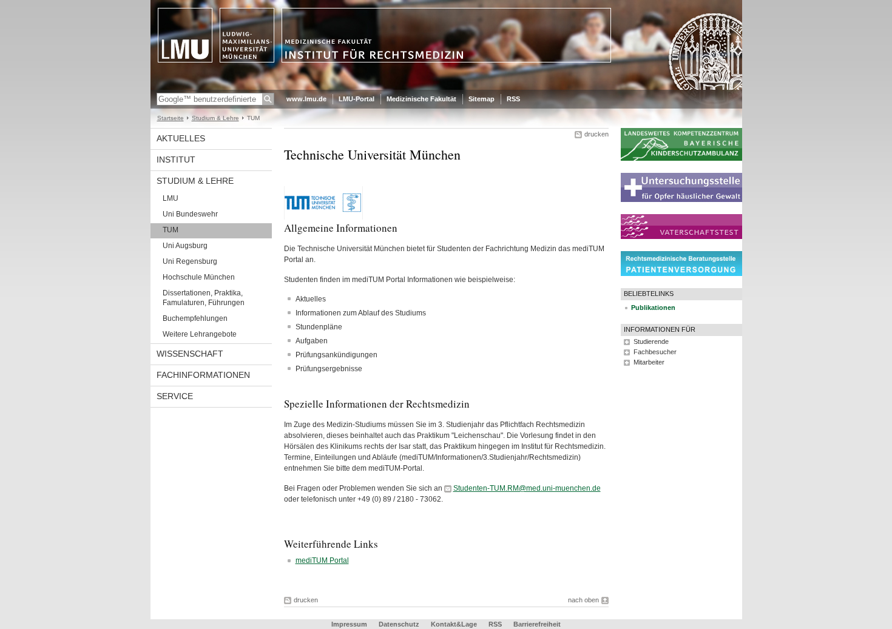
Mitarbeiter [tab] (649, 362)
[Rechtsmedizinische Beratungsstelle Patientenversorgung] (681, 273)
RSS (513, 99)
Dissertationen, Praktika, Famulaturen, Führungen (204, 298)
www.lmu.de (306, 99)
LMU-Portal (356, 99)
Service (175, 396)
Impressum (349, 624)
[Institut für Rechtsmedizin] (446, 87)
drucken (596, 134)
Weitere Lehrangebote (200, 334)
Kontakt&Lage (454, 624)
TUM (170, 230)
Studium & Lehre (215, 118)
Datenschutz (399, 624)
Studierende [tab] (651, 341)
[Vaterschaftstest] (681, 236)
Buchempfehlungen (195, 318)
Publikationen (653, 307)
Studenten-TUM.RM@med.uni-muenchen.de (527, 488)
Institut (176, 159)
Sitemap (481, 99)
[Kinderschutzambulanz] (681, 158)
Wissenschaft (190, 353)
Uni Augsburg (185, 245)
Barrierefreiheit (537, 624)
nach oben (583, 600)
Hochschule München (199, 277)
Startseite (170, 118)
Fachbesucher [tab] (655, 351)
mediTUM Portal (322, 560)
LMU (170, 198)
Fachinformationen (203, 375)
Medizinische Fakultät (421, 99)
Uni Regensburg (190, 261)
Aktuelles (181, 138)
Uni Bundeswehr (190, 214)
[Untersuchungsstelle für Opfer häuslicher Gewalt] (681, 199)
